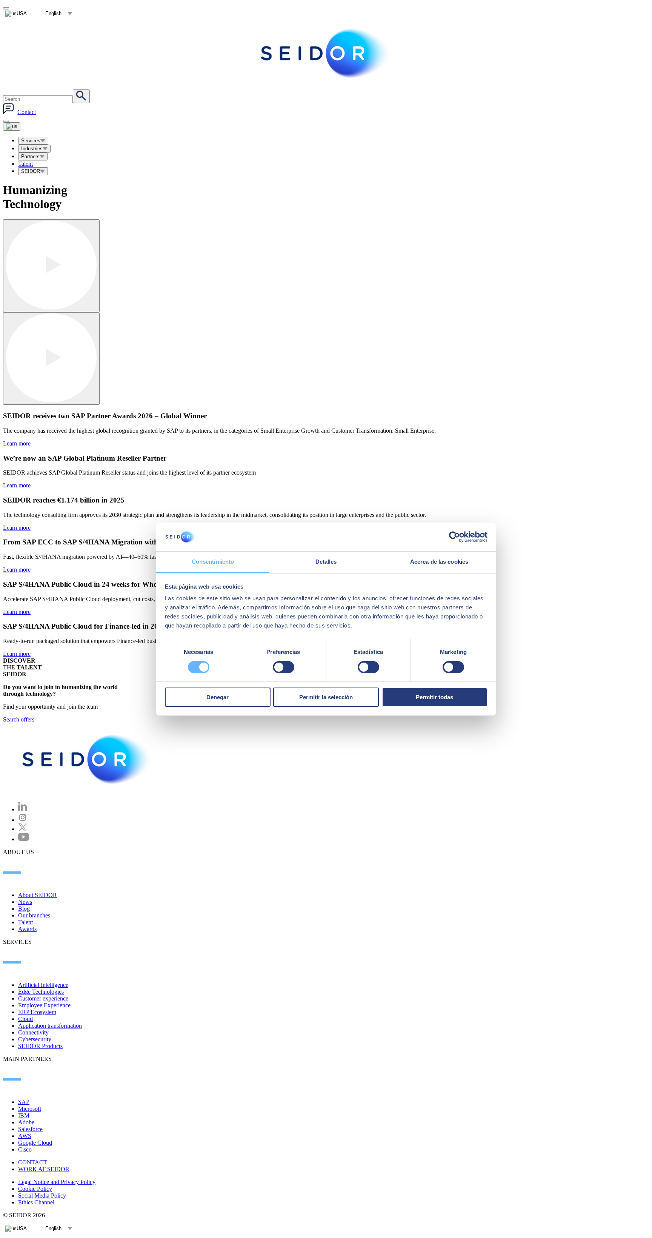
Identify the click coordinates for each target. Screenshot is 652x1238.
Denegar (217, 697)
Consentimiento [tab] (213, 561)
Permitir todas (434, 697)
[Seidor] (87, 759)
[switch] (283, 667)
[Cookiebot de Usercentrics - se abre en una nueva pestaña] (454, 537)
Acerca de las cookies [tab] (439, 561)
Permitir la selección (326, 697)
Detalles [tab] (326, 561)
